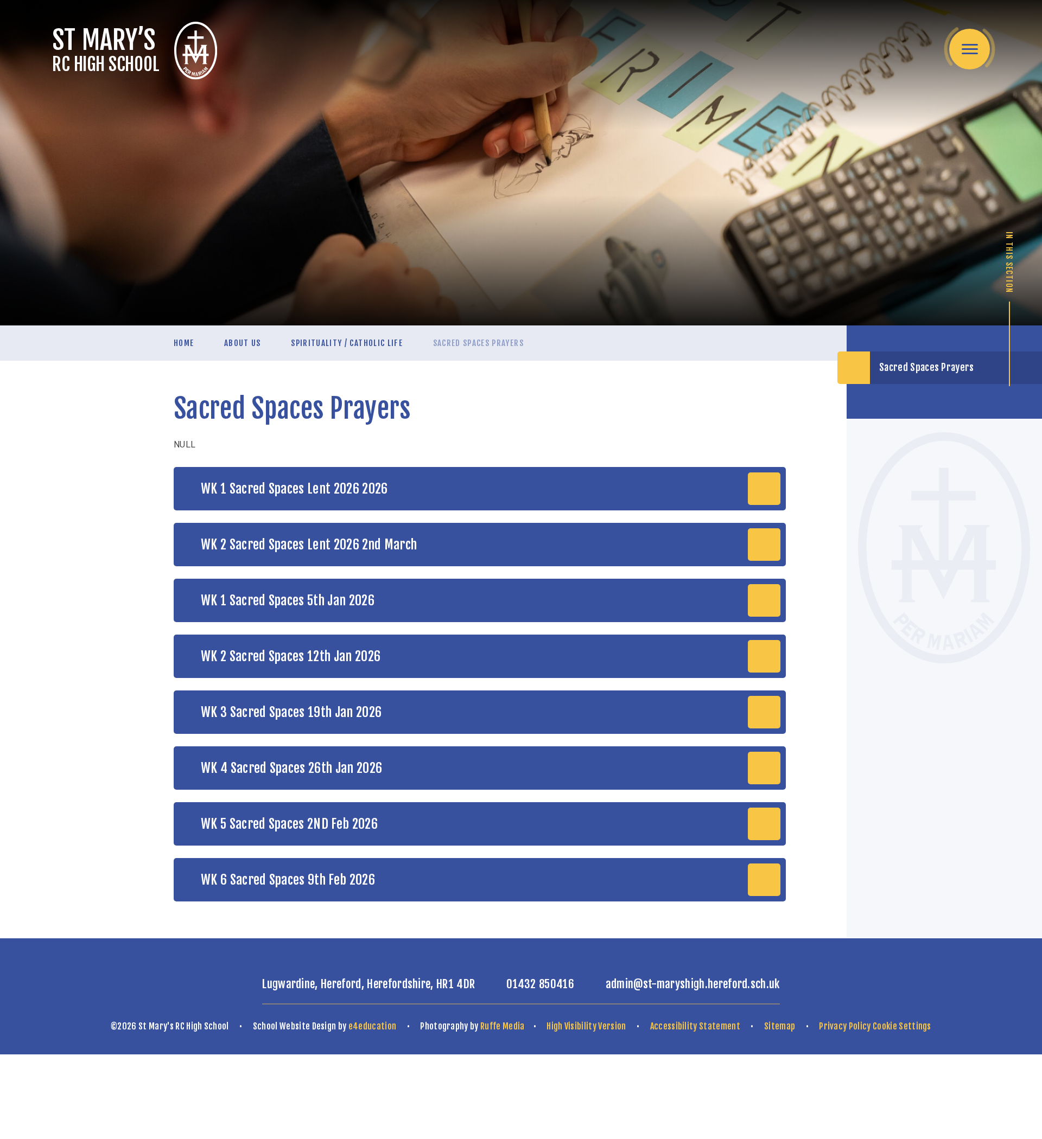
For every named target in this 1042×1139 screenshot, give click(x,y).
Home (184, 343)
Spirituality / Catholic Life (347, 343)
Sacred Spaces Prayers (478, 343)
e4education (372, 1026)
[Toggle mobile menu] (969, 49)
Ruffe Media (502, 1026)
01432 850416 (540, 984)
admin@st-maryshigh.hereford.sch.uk (693, 984)
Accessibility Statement (695, 1026)
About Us (242, 343)
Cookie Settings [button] (902, 1026)
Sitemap (779, 1026)
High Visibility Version (586, 1026)
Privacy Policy (845, 1026)
